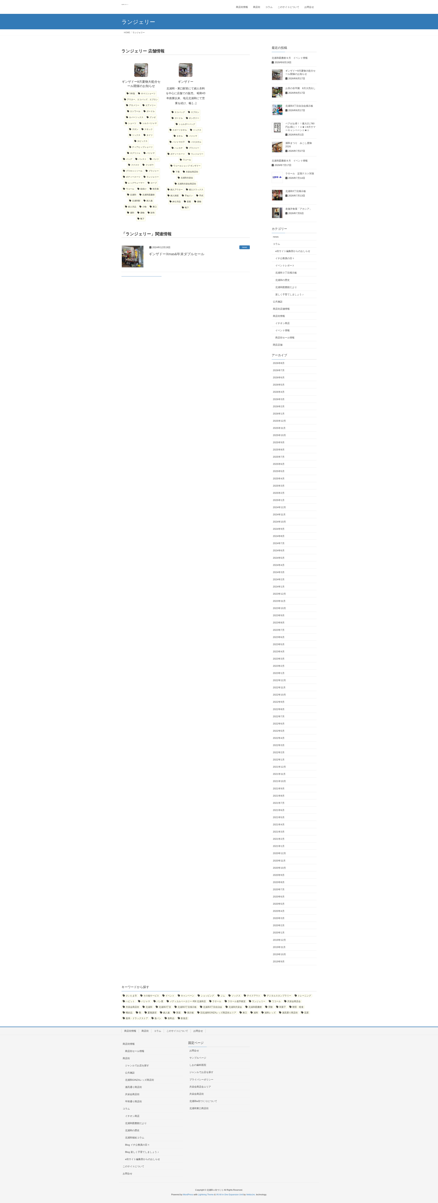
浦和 (132, 213)
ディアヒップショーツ (142, 147)
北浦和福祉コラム (134, 1137)
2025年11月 (279, 428)
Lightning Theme (206, 1194)
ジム (223, 995)
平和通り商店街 (133, 1101)
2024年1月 (279, 586)
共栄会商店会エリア (200, 1086)
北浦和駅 (136, 201)
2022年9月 (279, 701)
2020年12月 (279, 853)
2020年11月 (279, 860)
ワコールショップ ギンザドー (187, 166)
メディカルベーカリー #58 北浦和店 (188, 1001)
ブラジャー (154, 171)
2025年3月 (279, 485)
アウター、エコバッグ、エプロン (142, 99)
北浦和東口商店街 (199, 1108)
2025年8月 (279, 449)
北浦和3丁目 (165, 1007)
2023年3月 (279, 658)
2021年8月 (279, 795)
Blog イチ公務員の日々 (137, 1144)
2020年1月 (279, 932)
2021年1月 (279, 846)
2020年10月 (279, 867)
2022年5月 (279, 730)
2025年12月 (279, 420)
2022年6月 (279, 723)
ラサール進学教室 (237, 1001)
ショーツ (132, 123)
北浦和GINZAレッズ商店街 (139, 1079)
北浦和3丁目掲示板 (295, 191)
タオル (180, 136)
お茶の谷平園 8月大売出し (300, 88)
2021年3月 (279, 831)
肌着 (189, 201)
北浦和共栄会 (187, 178)
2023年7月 (279, 630)
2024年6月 (279, 550)
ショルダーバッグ (187, 124)
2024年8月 (279, 536)
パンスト (142, 159)
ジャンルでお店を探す (137, 1065)
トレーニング (304, 995)
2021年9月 (279, 788)
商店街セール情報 (284, 337)
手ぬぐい (189, 195)
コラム (276, 244)
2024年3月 (279, 572)
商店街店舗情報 (281, 308)
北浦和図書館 (148, 195)
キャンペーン (187, 995)
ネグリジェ (135, 153)
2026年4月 (279, 391)
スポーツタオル (179, 130)
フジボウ (149, 165)
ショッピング (207, 995)
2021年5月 (279, 817)
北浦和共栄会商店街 (187, 184)
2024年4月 (279, 565)
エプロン (195, 112)
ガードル (150, 111)
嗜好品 (129, 1012)
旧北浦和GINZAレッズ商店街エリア (218, 1012)
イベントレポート (284, 265)
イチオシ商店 (282, 323)
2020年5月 (279, 903)
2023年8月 (279, 622)
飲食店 (184, 1018)
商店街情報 (279, 316)
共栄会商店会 (294, 1001)
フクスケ (135, 165)
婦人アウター (176, 189)
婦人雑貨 (174, 195)
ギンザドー (194, 118)
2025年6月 (279, 464)
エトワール (135, 111)
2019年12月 (279, 940)
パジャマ (150, 153)
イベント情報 (282, 330)
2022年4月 (279, 738)
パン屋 (160, 1001)
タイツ (149, 135)
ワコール (130, 189)
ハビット (130, 1001)
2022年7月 (279, 716)
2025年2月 (279, 493)
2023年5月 (279, 644)
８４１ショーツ (148, 93)
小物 (144, 207)
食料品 (171, 1018)
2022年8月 (279, 709)
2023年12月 (279, 593)
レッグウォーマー (136, 183)
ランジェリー (152, 177)
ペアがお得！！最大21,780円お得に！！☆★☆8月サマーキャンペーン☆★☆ (300, 127)
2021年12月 (279, 766)
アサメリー (134, 105)
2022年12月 (279, 680)
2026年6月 (279, 377)
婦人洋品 (132, 207)
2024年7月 (279, 543)
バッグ (129, 159)
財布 (153, 213)
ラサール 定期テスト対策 (299, 173)
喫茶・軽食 (298, 1007)
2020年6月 (279, 896)
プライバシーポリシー (201, 1079)
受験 (270, 1007)
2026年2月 (279, 406)
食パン (157, 1018)
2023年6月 (279, 637)
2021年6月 (279, 810)
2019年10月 (279, 954)
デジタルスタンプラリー (279, 995)
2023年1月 (279, 673)
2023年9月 (279, 615)
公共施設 (277, 301)
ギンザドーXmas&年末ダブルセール (176, 254)
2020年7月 (279, 889)
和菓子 (282, 1007)
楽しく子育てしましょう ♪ (289, 294)
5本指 (132, 93)
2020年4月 (279, 911)
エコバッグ (180, 112)
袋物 (142, 213)
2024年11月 (279, 514)
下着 (178, 172)
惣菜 (178, 1012)
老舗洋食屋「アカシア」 (298, 208)
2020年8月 (279, 882)
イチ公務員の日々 (284, 258)
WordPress (188, 1194)
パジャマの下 (178, 142)
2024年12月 (279, 507)
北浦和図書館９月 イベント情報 (290, 58)
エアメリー (150, 105)
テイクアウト (253, 995)
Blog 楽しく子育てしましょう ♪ (142, 1152)
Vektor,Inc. (251, 1194)
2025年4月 (279, 478)
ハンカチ (179, 148)
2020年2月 (279, 925)
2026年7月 (279, 370)
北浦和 (133, 195)
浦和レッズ (270, 1012)
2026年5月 (279, 384)
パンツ (156, 159)
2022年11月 (279, 687)
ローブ (154, 183)
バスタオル (196, 142)
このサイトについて (177, 1031)
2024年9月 (279, 529)
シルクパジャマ (149, 123)
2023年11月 (279, 601)
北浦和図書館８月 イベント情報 (290, 160)
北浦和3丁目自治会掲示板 (299, 105)
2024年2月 (279, 579)
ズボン (135, 129)
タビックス (142, 141)
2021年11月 (279, 774)
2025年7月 (279, 456)
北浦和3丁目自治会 (212, 1007)
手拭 (201, 195)
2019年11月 (279, 947)
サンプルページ (197, 1057)
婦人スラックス (196, 189)
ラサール (216, 1001)
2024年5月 (279, 557)
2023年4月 (279, 651)
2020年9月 (279, 875)
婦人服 (149, 201)
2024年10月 (279, 521)
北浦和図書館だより (286, 287)
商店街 (145, 1031)
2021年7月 (279, 803)
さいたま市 (131, 995)
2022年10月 (279, 694)
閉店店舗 (277, 344)
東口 (155, 207)
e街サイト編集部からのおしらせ (292, 251)
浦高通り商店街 (290, 1012)
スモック (148, 129)
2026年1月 (279, 413)
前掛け (143, 189)
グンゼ (153, 117)
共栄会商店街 (192, 172)
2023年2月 (279, 666)
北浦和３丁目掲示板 (286, 272)
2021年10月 (279, 781)
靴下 (142, 219)
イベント (169, 995)
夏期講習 (152, 1012)
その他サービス (151, 995)
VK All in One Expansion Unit (229, 1194)
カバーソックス (136, 117)
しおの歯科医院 (197, 1065)
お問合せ (198, 1031)
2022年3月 (279, 745)
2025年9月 (279, 442)
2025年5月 (279, 471)
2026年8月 (279, 363)
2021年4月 (279, 824)
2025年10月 (279, 435)
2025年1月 (279, 500)
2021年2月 (279, 839)
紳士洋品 (176, 201)
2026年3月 (279, 399)
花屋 (306, 1012)
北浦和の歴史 (282, 280)
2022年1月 (279, 759)
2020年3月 (279, 918)
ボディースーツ (133, 177)
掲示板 (190, 1012)
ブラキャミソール (134, 171)
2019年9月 (279, 961)
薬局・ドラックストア (137, 1018)
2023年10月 (279, 608)
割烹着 (156, 189)
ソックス (136, 135)
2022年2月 (279, 752)
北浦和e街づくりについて (203, 1101)
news (244, 247)
